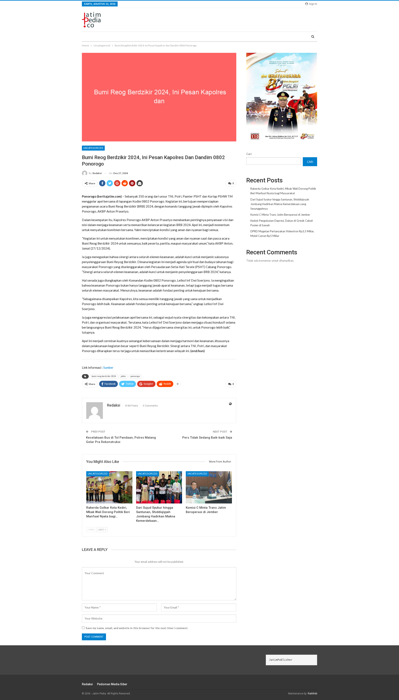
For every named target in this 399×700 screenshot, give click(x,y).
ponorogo (135, 376)
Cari (249, 154)
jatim (123, 376)
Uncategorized (93, 148)
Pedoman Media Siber (112, 684)
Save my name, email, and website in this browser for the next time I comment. (137, 628)
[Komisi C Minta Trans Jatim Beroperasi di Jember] (209, 487)
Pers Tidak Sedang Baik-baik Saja (207, 437)
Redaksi (87, 684)
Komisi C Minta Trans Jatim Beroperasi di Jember (280, 214)
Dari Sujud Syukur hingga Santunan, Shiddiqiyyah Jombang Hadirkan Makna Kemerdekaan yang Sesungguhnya (279, 204)
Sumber (108, 367)
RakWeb (312, 693)
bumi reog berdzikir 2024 (104, 376)
